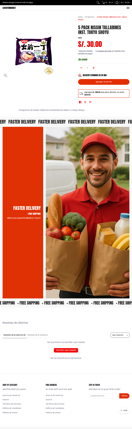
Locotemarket (9, 8)
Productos (89, 17)
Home (80, 17)
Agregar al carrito (104, 82)
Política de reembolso (12, 408)
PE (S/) (127, 2)
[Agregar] (93, 68)
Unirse (124, 396)
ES (122, 2)
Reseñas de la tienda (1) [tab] (38, 335)
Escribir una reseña (66, 350)
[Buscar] (98, 2)
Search (6, 400)
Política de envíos (10, 413)
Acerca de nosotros (11, 395)
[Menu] (127, 7)
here (31, 2)
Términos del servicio (12, 404)
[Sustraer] (81, 68)
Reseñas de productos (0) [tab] (15, 335)
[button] (80, 102)
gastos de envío (105, 51)
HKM (80, 38)
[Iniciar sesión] (117, 2)
